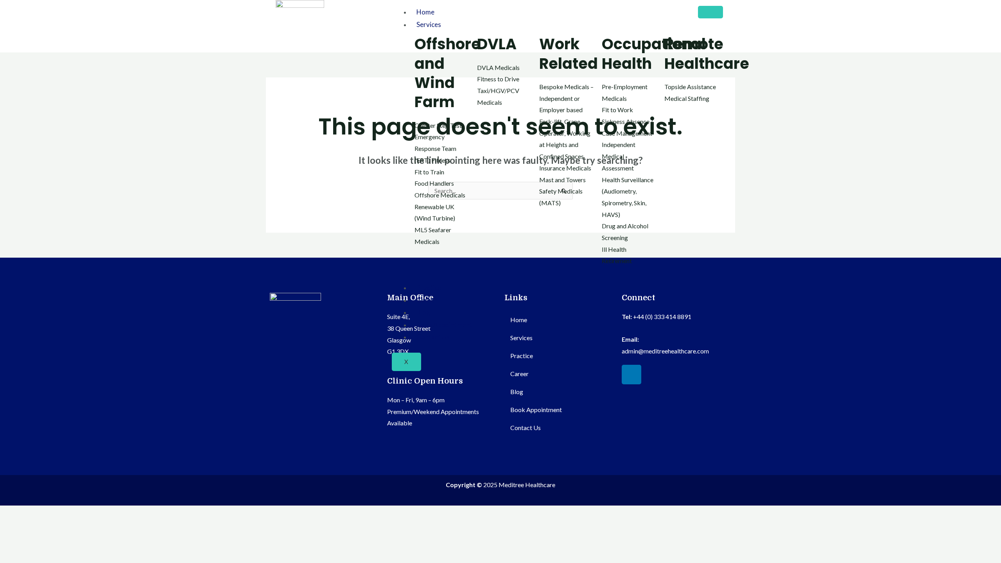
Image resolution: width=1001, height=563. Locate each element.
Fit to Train (429, 172)
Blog (423, 312)
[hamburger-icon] (710, 12)
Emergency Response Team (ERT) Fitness (435, 148)
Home (425, 12)
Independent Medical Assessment (618, 156)
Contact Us (433, 337)
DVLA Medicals (498, 67)
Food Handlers (434, 183)
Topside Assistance (690, 86)
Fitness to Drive (498, 78)
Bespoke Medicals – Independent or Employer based (566, 98)
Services (428, 24)
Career (426, 300)
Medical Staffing (686, 98)
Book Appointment (444, 325)
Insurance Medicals (565, 168)
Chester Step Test (438, 125)
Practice (428, 287)
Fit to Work (617, 109)
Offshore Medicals (439, 195)
